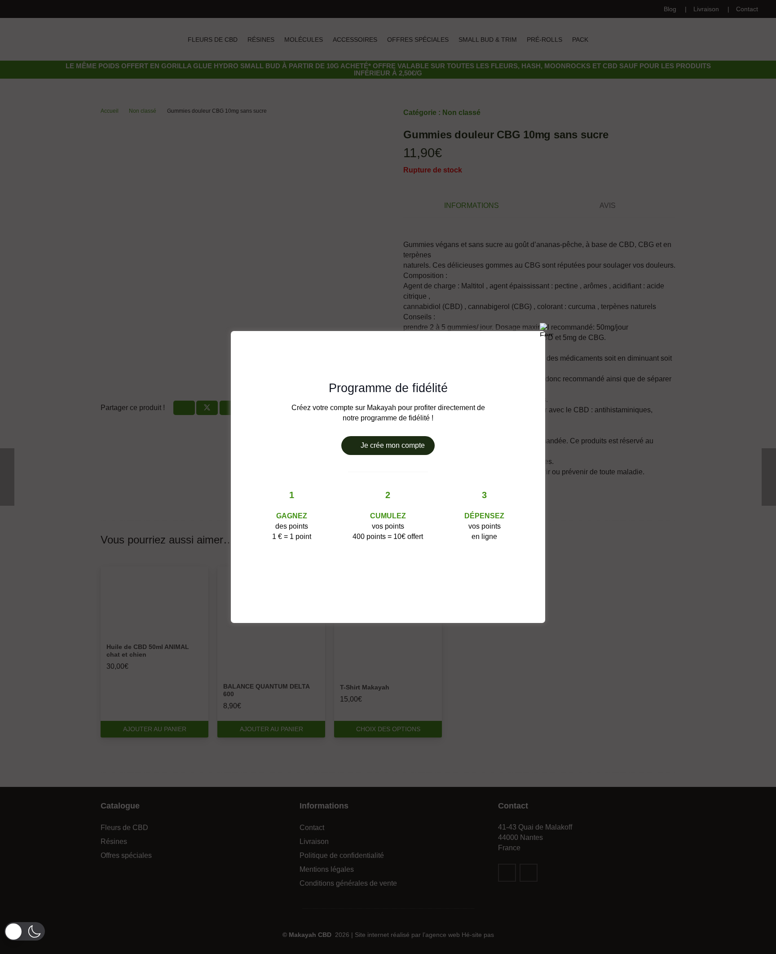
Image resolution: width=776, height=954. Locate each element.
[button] (24, 931)
